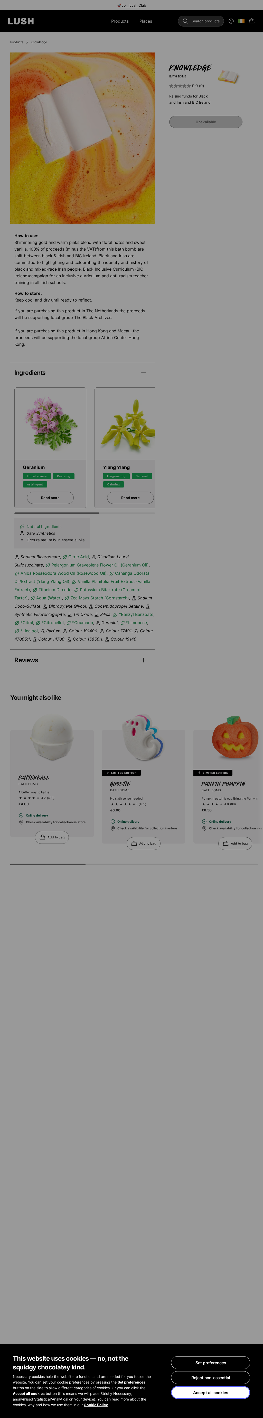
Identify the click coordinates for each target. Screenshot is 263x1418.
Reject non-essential (210, 1377)
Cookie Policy (96, 1405)
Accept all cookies (210, 1392)
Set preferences (210, 1362)
